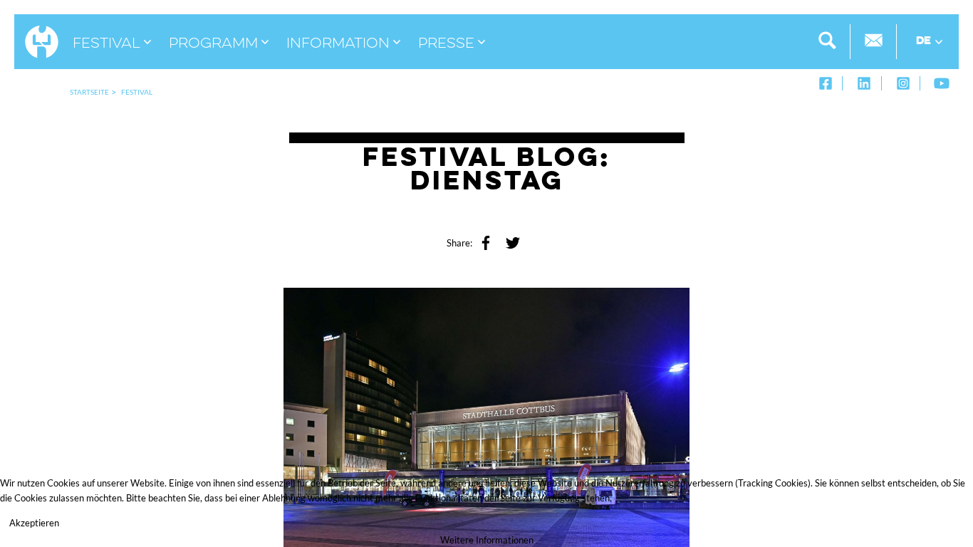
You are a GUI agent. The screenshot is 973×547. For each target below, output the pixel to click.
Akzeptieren (34, 522)
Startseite (89, 92)
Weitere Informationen (487, 540)
